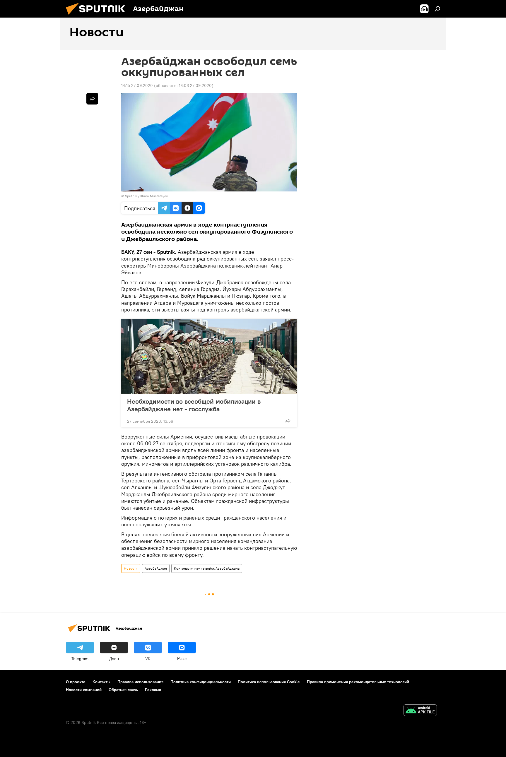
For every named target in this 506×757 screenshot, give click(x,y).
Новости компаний (84, 689)
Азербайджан (156, 568)
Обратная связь (123, 689)
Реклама (153, 689)
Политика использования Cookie (269, 681)
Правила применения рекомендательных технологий (358, 681)
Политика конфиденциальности (200, 681)
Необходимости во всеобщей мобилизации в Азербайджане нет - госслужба (194, 405)
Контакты (101, 681)
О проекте (76, 681)
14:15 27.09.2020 (137, 85)
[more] (288, 421)
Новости (131, 568)
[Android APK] (420, 710)
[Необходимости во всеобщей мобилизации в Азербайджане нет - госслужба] (209, 356)
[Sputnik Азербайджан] (98, 16)
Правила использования (140, 681)
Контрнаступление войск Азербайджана (207, 568)
